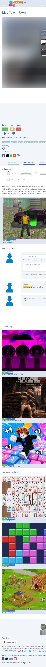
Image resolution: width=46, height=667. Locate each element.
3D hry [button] (21, 142)
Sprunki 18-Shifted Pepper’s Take (12, 374)
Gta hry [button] (27, 142)
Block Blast (5, 567)
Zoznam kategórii (10, 651)
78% (5, 129)
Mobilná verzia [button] (10, 642)
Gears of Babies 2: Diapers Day (11, 421)
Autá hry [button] (14, 142)
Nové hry (7, 326)
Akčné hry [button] (6, 142)
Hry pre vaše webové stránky (14, 655)
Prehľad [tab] (13, 162)
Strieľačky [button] (34, 142)
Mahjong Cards (7, 520)
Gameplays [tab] (30, 162)
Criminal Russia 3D (9, 242)
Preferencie (30, 655)
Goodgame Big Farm (8, 613)
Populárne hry (10, 472)
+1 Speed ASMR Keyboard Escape (13, 467)
